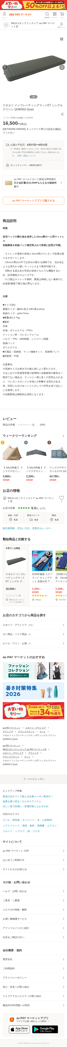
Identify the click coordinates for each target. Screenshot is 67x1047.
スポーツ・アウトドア (35, 728)
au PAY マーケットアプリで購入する (33, 200)
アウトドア (8, 731)
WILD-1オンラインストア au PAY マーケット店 (24, 749)
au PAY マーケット (11, 728)
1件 (42, 508)
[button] (62, 114)
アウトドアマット (26, 731)
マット (43, 731)
